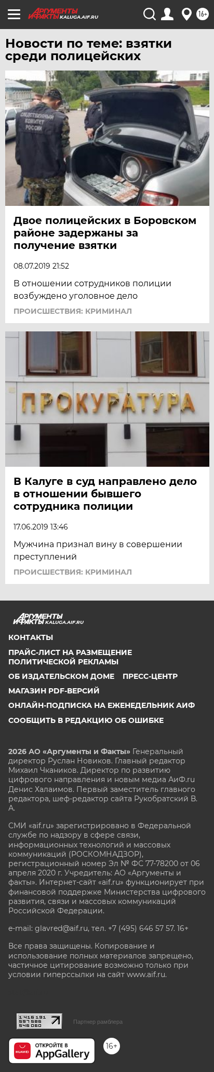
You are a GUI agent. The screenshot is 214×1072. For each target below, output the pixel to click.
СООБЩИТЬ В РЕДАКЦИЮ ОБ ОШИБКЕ (86, 720)
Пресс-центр (150, 676)
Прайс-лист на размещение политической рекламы (70, 657)
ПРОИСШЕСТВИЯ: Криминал (73, 311)
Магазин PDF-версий (54, 690)
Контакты (30, 637)
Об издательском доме (61, 676)
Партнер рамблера (98, 1022)
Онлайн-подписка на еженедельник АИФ (101, 705)
